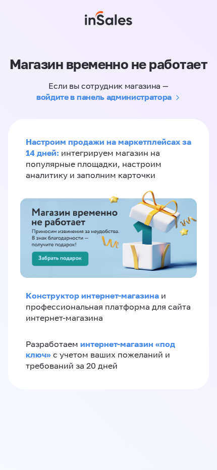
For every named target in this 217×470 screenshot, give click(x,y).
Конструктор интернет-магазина (92, 295)
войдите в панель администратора (104, 97)
